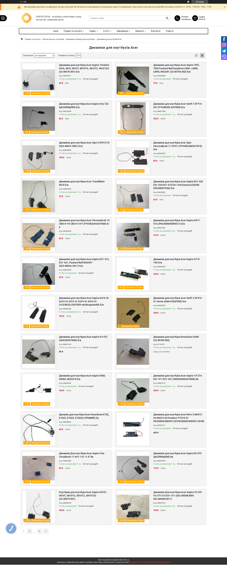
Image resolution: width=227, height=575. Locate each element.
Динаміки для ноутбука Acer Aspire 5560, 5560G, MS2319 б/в (82, 377)
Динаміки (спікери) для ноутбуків (80, 39)
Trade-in (170, 31)
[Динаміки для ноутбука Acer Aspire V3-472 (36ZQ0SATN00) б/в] (38, 351)
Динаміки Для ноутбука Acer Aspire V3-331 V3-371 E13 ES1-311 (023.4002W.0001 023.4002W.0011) (177, 495)
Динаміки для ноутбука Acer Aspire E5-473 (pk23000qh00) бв (177, 455)
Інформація (122, 31)
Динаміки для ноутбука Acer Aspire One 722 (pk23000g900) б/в (83, 105)
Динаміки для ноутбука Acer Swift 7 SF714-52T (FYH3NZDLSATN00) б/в (177, 105)
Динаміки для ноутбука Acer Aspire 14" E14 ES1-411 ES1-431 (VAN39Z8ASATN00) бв (177, 377)
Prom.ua (126, 560)
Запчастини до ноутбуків (53, 39)
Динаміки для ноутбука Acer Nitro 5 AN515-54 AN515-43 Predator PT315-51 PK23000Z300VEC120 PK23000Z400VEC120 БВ (178, 417)
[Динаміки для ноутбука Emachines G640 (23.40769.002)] (133, 351)
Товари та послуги (72, 31)
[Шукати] (167, 18)
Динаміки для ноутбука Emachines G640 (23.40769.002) (176, 338)
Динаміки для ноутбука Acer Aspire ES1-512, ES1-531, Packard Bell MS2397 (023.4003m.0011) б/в (84, 262)
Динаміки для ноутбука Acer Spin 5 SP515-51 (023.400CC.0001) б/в (84, 144)
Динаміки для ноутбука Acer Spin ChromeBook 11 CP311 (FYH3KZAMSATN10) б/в (177, 146)
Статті (106, 31)
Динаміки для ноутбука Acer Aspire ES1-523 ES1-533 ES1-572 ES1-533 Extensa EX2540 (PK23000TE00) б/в (178, 184)
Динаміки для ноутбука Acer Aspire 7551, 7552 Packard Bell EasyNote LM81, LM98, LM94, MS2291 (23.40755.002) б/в (176, 68)
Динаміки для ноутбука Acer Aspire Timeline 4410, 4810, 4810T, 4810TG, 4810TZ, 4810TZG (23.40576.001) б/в (84, 68)
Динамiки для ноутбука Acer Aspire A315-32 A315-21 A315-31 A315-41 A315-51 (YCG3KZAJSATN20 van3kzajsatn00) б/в (84, 301)
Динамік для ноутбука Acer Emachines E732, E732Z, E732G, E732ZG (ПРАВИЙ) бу (84, 416)
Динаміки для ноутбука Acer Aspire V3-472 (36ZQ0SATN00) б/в (83, 338)
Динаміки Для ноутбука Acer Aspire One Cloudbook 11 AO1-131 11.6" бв (81, 455)
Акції (55, 31)
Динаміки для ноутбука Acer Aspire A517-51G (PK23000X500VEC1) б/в (176, 222)
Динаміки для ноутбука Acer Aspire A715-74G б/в (176, 261)
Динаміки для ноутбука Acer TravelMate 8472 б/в (82, 183)
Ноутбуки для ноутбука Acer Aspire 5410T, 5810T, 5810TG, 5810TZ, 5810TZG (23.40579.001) (83, 495)
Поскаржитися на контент (139, 562)
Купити (73, 86)
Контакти (155, 31)
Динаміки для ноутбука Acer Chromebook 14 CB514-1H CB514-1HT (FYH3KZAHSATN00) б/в (84, 223)
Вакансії (139, 31)
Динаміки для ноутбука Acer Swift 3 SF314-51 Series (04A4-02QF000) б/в (177, 300)
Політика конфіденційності (160, 562)
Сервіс (92, 31)
